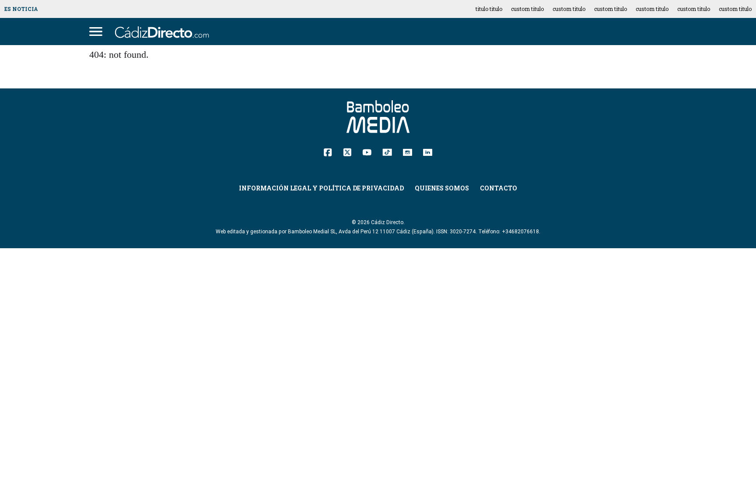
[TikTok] (387, 151)
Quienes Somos (442, 188)
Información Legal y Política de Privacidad (321, 188)
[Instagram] (407, 151)
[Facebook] (328, 151)
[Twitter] (347, 151)
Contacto (498, 188)
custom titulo (527, 8)
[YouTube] (366, 151)
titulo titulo (489, 8)
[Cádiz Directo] (164, 31)
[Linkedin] (427, 151)
